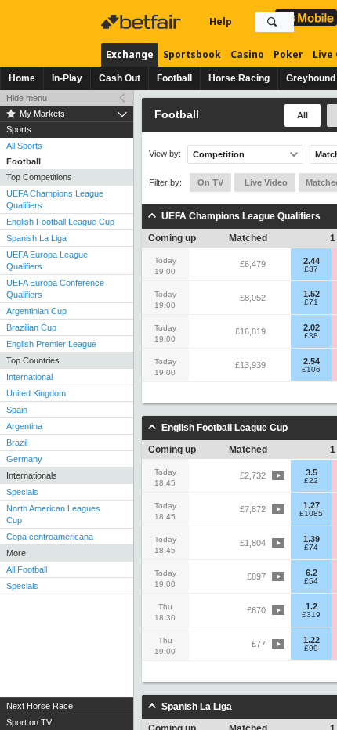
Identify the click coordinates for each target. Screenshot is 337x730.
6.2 (311, 572)
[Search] (272, 22)
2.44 (311, 261)
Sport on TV (29, 722)
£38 (311, 336)
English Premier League (51, 344)
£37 (311, 269)
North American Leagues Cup (53, 514)
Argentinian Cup (36, 311)
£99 (311, 648)
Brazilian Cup (31, 327)
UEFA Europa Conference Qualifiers (55, 288)
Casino (247, 54)
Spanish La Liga (36, 238)
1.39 (311, 539)
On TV (210, 182)
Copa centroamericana (49, 536)
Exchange (130, 54)
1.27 (311, 505)
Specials (22, 492)
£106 (311, 370)
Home (22, 78)
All (302, 115)
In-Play (67, 78)
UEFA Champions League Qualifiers (54, 199)
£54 (311, 581)
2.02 (311, 327)
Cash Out (119, 78)
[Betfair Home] (142, 22)
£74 (311, 547)
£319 (311, 615)
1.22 (311, 640)
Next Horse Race (39, 705)
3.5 (311, 472)
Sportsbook (192, 54)
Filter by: (165, 182)
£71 (311, 302)
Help (220, 21)
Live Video (265, 182)
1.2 (311, 606)
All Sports (24, 145)
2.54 (311, 361)
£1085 (311, 514)
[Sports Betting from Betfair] (306, 17)
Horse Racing (239, 78)
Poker (288, 54)
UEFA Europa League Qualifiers (47, 260)
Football (174, 78)
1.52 (311, 294)
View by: (165, 154)
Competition (219, 154)
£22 (311, 481)
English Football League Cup (60, 221)
